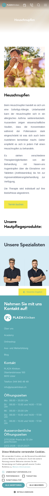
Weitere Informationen (21, 467)
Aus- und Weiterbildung (16, 348)
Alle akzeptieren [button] (13, 485)
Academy (9, 335)
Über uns (8, 328)
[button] (46, 271)
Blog (6, 354)
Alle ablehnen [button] (37, 485)
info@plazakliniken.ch (15, 387)
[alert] (24, 472)
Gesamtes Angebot (34, 292)
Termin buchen (15, 204)
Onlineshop (10, 341)
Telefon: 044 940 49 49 (16, 381)
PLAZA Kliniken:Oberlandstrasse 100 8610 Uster (14, 372)
